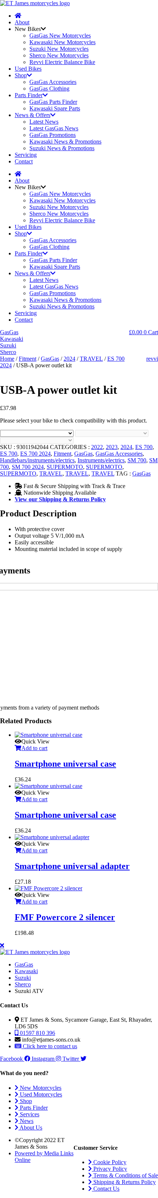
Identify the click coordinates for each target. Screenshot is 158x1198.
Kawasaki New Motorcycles (62, 42)
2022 (97, 447)
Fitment (27, 359)
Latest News (43, 122)
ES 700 (143, 447)
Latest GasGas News (53, 128)
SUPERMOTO (65, 467)
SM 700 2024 (28, 467)
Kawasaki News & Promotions (65, 141)
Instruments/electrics (101, 460)
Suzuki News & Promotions (61, 148)
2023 (112, 447)
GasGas (50, 359)
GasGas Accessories (52, 82)
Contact (24, 161)
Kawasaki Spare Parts (54, 108)
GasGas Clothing (49, 88)
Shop (21, 75)
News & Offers (32, 115)
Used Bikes (28, 69)
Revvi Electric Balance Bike (62, 62)
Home (7, 359)
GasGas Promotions (52, 135)
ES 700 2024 (35, 453)
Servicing (26, 155)
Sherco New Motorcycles (59, 55)
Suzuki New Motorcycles (59, 49)
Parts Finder (29, 95)
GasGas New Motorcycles (60, 35)
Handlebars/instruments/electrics (37, 460)
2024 (69, 359)
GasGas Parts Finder (53, 102)
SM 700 (137, 460)
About (22, 22)
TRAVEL (91, 359)
